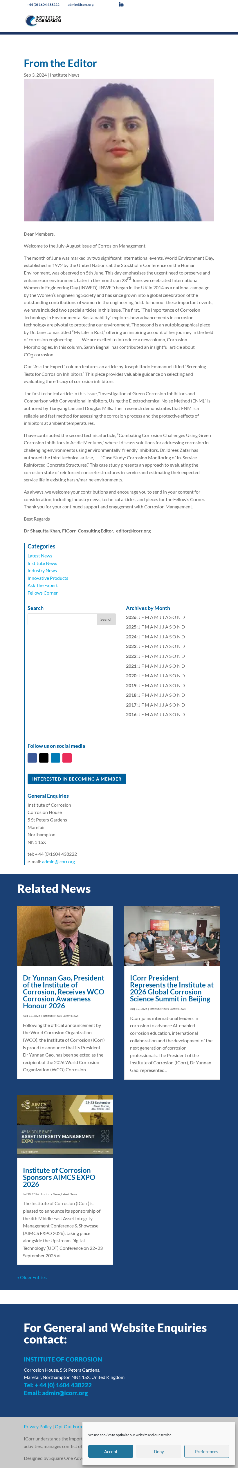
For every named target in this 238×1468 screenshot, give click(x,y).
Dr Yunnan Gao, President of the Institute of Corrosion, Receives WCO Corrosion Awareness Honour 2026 (63, 992)
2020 (131, 675)
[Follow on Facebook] (32, 758)
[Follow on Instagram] (67, 758)
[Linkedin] (126, 4)
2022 (131, 656)
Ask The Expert (43, 585)
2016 (131, 714)
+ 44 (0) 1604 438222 (63, 1384)
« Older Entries (32, 1277)
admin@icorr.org (58, 861)
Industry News (42, 570)
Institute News (65, 74)
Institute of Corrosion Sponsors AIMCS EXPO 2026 (59, 1177)
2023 (131, 646)
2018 (131, 695)
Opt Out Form (69, 1426)
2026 (131, 617)
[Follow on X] (43, 758)
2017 (131, 704)
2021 (131, 666)
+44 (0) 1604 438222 (44, 4)
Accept (111, 1451)
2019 (131, 685)
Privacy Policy (38, 1426)
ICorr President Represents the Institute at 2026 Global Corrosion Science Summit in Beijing (172, 988)
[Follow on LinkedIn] (55, 758)
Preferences (206, 1451)
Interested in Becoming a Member (77, 778)
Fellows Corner (43, 592)
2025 (131, 626)
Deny (159, 1451)
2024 (131, 636)
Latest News (40, 555)
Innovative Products (48, 578)
